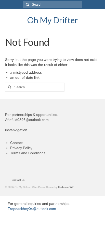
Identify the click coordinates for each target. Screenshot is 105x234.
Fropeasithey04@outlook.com (32, 209)
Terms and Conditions (27, 153)
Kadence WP (66, 187)
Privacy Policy (21, 148)
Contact (16, 143)
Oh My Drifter (52, 20)
